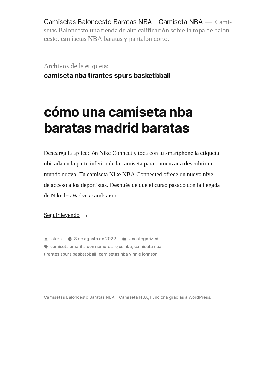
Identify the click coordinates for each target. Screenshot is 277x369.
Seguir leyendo (66, 215)
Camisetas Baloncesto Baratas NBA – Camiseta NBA (123, 22)
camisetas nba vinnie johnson (128, 254)
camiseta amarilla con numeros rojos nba (91, 246)
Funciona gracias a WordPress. (180, 297)
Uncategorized (143, 238)
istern (56, 238)
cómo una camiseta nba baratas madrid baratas (118, 120)
